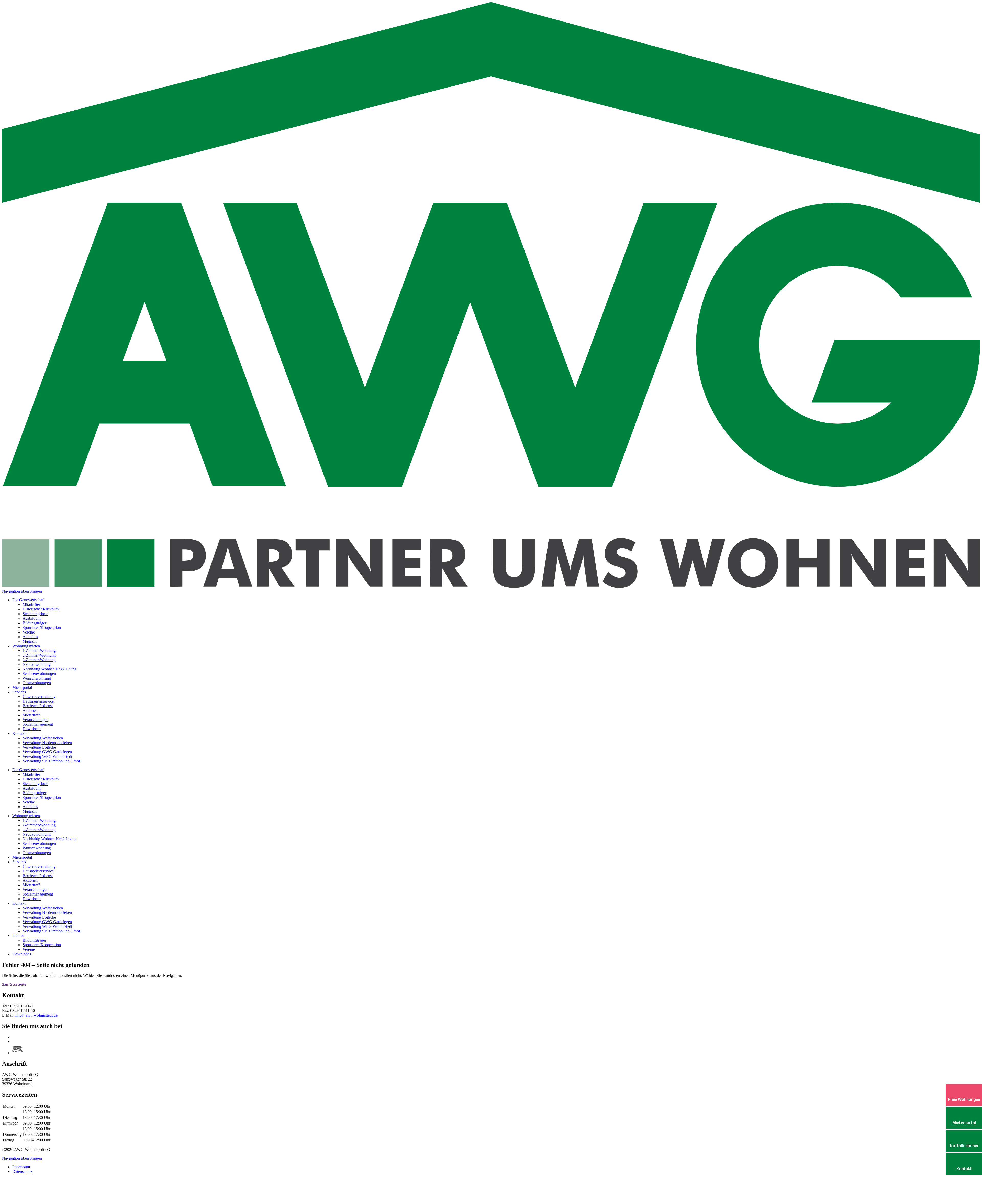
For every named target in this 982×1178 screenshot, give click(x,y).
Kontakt (18, 903)
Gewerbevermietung (39, 866)
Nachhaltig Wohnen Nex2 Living (49, 839)
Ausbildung (32, 788)
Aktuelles (30, 806)
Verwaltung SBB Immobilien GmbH (52, 931)
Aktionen (30, 880)
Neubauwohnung (37, 834)
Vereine (29, 802)
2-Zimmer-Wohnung (39, 825)
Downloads (32, 899)
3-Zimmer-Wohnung (39, 829)
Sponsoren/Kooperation (42, 797)
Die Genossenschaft (28, 770)
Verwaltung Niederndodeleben (47, 912)
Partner (18, 935)
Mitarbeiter (31, 774)
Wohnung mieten (26, 816)
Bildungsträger (34, 793)
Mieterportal (22, 857)
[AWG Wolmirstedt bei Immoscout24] (17, 1053)
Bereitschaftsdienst (38, 876)
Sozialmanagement (38, 894)
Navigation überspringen (22, 591)
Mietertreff (31, 885)
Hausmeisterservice (38, 871)
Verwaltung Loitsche (39, 917)
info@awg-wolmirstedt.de (36, 1015)
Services (19, 862)
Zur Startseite (14, 984)
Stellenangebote (35, 783)
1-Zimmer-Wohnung (39, 820)
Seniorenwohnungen (39, 843)
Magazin (30, 811)
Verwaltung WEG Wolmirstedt (47, 926)
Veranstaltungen (35, 889)
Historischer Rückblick (41, 779)
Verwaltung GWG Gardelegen (47, 922)
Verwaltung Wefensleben (43, 908)
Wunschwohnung (37, 848)
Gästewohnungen (37, 852)
